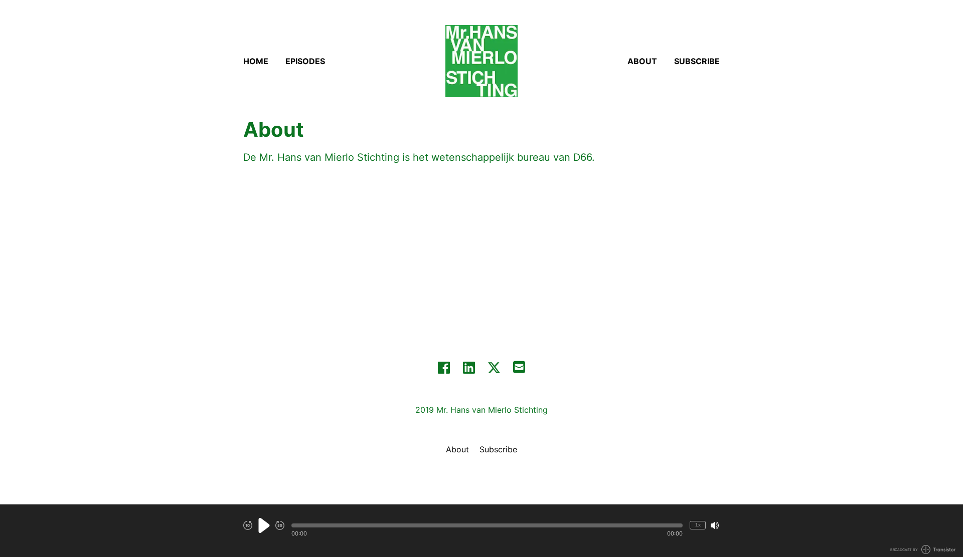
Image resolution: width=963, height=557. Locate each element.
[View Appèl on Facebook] (444, 368)
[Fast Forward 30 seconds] (279, 525)
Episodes (305, 61)
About (642, 61)
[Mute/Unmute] (715, 525)
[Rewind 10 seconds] (247, 525)
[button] (487, 525)
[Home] (481, 61)
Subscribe (697, 61)
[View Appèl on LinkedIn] (469, 368)
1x (698, 524)
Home (255, 61)
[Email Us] (519, 366)
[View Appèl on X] (494, 368)
